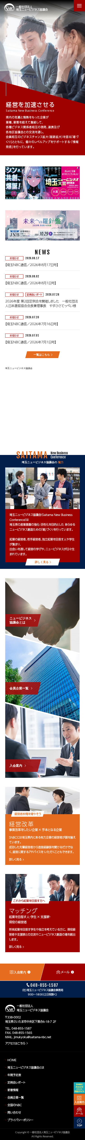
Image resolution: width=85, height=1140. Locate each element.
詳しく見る (15, 859)
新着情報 (12, 1090)
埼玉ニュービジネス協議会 (18, 368)
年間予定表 (14, 1075)
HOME (11, 1060)
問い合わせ (14, 1112)
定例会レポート (16, 1082)
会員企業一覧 (15, 1097)
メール (79, 1113)
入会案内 (79, 1102)
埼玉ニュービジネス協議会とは (25, 1067)
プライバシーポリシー (20, 1120)
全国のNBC (14, 1105)
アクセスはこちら (15, 1043)
